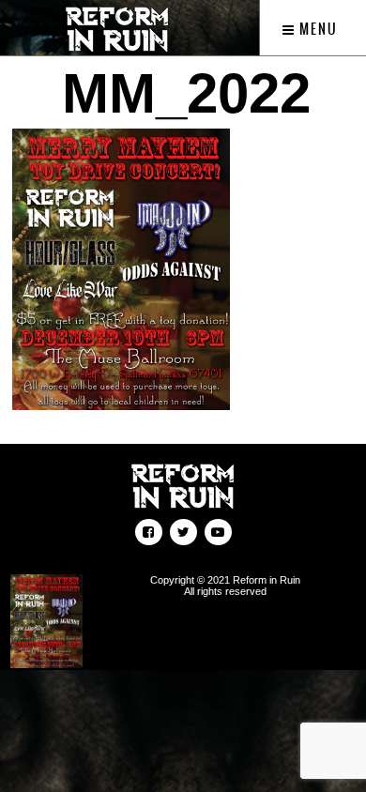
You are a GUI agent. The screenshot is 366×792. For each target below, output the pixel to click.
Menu (317, 29)
